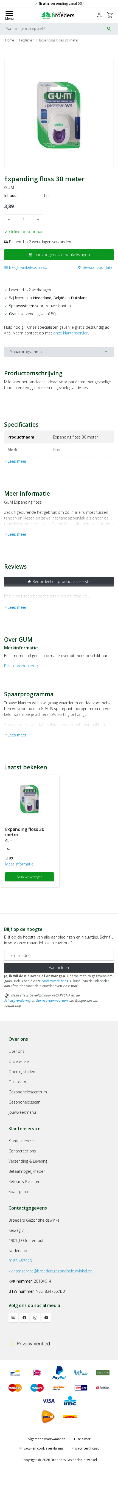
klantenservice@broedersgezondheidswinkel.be (50, 1271)
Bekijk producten (22, 665)
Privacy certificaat (85, 1448)
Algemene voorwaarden (46, 1439)
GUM (9, 187)
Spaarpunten (20, 1191)
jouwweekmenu (22, 1112)
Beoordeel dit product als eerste (59, 581)
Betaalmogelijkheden (27, 1171)
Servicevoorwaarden (52, 1000)
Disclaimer (82, 1439)
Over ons (16, 1051)
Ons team (17, 1081)
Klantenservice (21, 1140)
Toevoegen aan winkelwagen (59, 255)
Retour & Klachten (24, 1181)
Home (9, 40)
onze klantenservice (70, 333)
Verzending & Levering (28, 1161)
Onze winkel (19, 1061)
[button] (25, 267)
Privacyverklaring (17, 1000)
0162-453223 (20, 1260)
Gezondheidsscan (24, 1102)
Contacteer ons (22, 1151)
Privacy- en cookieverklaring (41, 1448)
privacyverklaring (55, 981)
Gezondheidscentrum (28, 1091)
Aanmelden (59, 967)
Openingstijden (22, 1071)
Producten (26, 40)
